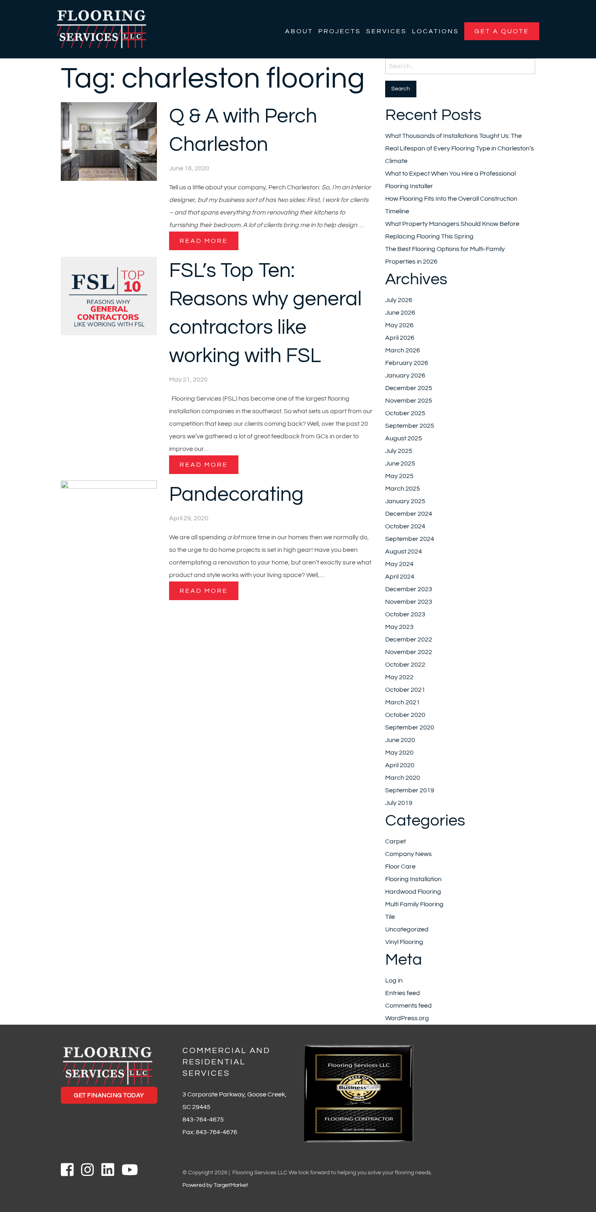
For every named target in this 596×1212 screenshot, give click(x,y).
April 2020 (399, 765)
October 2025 (405, 413)
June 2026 (400, 312)
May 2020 (399, 752)
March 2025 (402, 488)
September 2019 (409, 790)
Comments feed (408, 1005)
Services (386, 31)
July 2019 (398, 803)
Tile (390, 917)
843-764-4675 (203, 1119)
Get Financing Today (109, 1095)
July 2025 (398, 451)
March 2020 (402, 777)
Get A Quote (501, 31)
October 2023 (405, 614)
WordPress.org (407, 1018)
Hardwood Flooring (413, 891)
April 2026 (399, 338)
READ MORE (204, 241)
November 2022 (408, 652)
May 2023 (399, 627)
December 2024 (408, 514)
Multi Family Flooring (414, 904)
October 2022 (405, 664)
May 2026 (399, 325)
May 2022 (399, 677)
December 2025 (408, 388)
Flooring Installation (413, 879)
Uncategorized (407, 929)
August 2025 (403, 438)
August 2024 (403, 551)
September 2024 (409, 539)
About (299, 31)
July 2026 (398, 300)
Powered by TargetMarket (215, 1185)
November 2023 (408, 601)
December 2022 (408, 639)
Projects (339, 31)
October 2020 (405, 715)
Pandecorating (236, 494)
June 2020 (400, 740)
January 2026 (405, 375)
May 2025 (399, 476)
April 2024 (399, 576)
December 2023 (408, 589)
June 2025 (400, 463)
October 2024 (405, 526)
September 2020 (409, 727)
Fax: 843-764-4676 (209, 1132)
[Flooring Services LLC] (101, 29)
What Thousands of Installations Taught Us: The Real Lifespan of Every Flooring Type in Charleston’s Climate (459, 148)
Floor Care (400, 866)
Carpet (395, 841)
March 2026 (402, 350)
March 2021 (402, 702)
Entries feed (402, 993)
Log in (394, 980)
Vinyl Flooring (404, 942)
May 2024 (399, 564)
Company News (408, 854)
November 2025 (408, 400)
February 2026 (406, 363)
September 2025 (409, 426)
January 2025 (405, 501)
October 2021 (405, 689)
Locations (435, 31)
